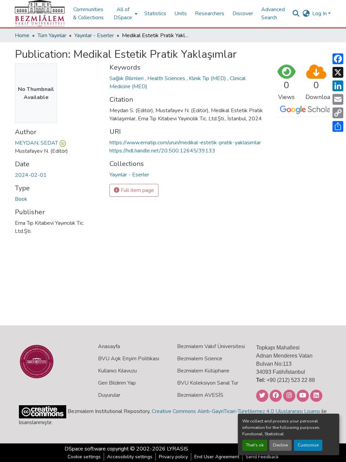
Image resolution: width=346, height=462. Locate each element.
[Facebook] (338, 59)
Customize (308, 445)
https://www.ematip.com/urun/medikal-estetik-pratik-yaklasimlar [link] (185, 142)
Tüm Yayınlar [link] (52, 35)
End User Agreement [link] (216, 457)
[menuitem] (125, 13)
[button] (40, 13)
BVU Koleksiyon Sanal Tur (207, 383)
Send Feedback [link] (262, 457)
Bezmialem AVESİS (200, 395)
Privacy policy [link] (173, 457)
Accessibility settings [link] (129, 457)
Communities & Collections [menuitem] (88, 13)
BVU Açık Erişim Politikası (128, 358)
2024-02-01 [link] (31, 175)
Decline (280, 445)
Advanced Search (273, 13)
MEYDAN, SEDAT (36, 143)
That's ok (255, 445)
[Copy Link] (338, 113)
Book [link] (21, 199)
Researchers (209, 13)
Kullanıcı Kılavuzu (117, 370)
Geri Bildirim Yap (117, 383)
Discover (242, 13)
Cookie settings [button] (84, 457)
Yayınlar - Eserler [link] (94, 35)
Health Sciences (167, 78)
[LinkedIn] (338, 86)
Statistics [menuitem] (155, 13)
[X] (338, 72)
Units (180, 13)
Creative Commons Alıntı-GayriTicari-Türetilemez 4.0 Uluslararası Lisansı (236, 411)
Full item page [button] (136, 190)
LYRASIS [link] (177, 449)
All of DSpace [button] (123, 13)
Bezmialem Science (199, 358)
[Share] (338, 126)
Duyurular (109, 395)
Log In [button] (320, 13)
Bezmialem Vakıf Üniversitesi (211, 346)
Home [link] (22, 35)
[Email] (338, 99)
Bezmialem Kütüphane (203, 370)
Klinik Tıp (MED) (208, 78)
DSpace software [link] (85, 449)
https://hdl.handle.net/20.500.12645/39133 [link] (162, 150)
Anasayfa (109, 346)
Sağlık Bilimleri (127, 78)
